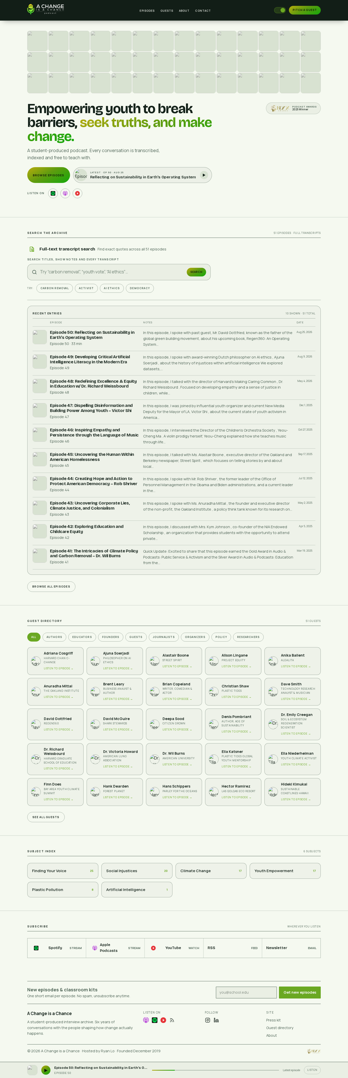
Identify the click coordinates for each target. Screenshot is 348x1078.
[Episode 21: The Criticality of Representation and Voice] (79, 83)
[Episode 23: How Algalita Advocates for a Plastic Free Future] (37, 83)
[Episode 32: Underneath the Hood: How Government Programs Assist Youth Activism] (121, 62)
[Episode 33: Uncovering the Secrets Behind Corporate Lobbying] (100, 62)
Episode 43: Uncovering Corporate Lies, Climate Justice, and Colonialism (90, 506)
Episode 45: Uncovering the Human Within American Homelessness (92, 457)
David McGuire (116, 718)
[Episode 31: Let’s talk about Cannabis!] (142, 62)
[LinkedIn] (216, 1020)
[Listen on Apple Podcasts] (65, 193)
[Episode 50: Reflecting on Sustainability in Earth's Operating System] (37, 41)
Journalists (164, 637)
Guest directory (279, 1027)
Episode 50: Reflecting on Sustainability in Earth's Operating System (92, 335)
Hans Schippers (176, 786)
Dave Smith (291, 684)
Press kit (273, 1020)
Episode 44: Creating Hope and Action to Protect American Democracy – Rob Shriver (93, 481)
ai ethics (112, 288)
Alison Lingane (235, 655)
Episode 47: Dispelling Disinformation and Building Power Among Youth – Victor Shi (91, 408)
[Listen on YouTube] (77, 193)
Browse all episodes (51, 586)
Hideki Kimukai (294, 784)
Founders (110, 637)
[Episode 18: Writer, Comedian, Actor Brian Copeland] (142, 83)
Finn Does (52, 784)
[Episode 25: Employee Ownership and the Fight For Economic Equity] (289, 62)
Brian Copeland (176, 684)
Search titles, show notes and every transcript (73, 259)
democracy (140, 288)
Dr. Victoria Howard (120, 751)
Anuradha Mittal (58, 686)
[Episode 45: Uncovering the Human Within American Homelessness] (142, 41)
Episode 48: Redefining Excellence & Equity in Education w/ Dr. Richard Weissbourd (93, 384)
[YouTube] (163, 1020)
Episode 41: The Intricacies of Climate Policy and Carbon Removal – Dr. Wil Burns (94, 553)
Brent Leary (113, 684)
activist (86, 288)
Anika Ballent (293, 655)
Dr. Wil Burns (174, 753)
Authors (54, 637)
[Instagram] (207, 1020)
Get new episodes (300, 992)
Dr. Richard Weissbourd (54, 751)
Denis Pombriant (236, 716)
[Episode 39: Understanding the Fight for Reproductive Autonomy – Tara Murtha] (269, 41)
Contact (203, 10)
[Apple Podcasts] (146, 1020)
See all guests (46, 817)
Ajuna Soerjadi (116, 653)
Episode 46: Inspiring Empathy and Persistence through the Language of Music (94, 432)
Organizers (195, 637)
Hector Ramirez (236, 786)
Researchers (248, 637)
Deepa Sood (173, 718)
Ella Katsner (232, 751)
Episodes (147, 10)
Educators (82, 637)
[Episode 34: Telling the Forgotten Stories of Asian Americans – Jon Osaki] (79, 62)
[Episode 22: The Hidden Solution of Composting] (58, 83)
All (33, 637)
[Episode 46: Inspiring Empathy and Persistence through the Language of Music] (121, 41)
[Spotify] (154, 1020)
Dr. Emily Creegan (297, 714)
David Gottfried (58, 718)
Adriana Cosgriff (58, 653)
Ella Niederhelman (297, 753)
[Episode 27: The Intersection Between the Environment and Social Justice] (247, 62)
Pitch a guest (305, 10)
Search (196, 272)
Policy (221, 637)
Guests (166, 10)
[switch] (280, 10)
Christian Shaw (235, 686)
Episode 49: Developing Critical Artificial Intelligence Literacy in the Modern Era (90, 359)
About (184, 10)
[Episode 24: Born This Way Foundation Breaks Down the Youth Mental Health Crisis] (311, 62)
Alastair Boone (176, 655)
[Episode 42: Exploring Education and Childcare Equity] (205, 41)
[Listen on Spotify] (53, 193)
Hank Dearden (116, 786)
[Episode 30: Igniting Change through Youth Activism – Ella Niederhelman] (163, 62)
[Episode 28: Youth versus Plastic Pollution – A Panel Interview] (227, 62)
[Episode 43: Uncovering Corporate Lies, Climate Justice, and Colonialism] (185, 41)
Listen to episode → (59, 668)
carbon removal (55, 288)
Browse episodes (48, 175)
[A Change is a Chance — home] (52, 10)
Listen (312, 1070)
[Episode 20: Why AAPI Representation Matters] (100, 83)
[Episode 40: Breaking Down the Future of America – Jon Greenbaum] (247, 41)
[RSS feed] (172, 1020)
